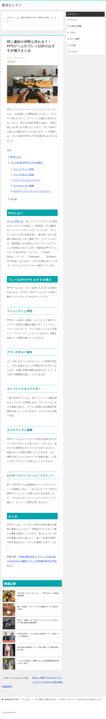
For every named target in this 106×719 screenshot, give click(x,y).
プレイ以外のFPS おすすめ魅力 (26, 162)
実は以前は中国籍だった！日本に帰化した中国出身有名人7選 (37, 648)
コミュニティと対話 (24, 169)
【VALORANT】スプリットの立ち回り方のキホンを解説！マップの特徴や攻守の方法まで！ (32, 561)
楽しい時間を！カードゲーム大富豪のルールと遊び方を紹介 (37, 608)
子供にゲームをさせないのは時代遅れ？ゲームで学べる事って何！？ (18, 678)
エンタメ (11, 62)
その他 (73, 45)
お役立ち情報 (75, 26)
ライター (74, 52)
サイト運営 (75, 39)
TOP (11, 699)
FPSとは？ (16, 157)
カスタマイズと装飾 (24, 186)
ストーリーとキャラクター (27, 180)
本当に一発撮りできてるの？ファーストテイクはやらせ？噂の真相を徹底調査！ (37, 621)
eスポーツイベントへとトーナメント (32, 191)
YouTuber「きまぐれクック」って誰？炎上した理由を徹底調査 (38, 594)
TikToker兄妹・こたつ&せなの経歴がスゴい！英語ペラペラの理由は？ (38, 635)
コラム (73, 32)
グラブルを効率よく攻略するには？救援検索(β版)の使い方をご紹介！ (38, 662)
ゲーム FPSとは (15, 221)
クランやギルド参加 (24, 174)
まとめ (13, 199)
